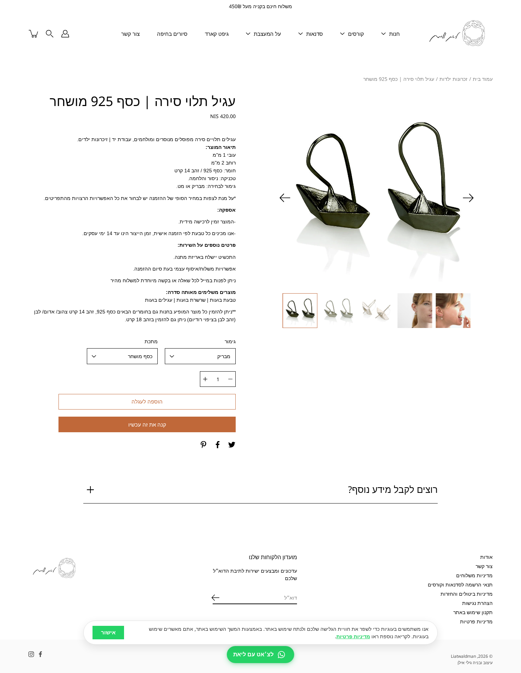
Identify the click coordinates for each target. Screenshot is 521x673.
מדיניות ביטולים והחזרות (467, 593)
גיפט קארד (217, 33)
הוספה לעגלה (147, 401)
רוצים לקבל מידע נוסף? (393, 489)
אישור (108, 632)
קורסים (356, 33)
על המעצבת (267, 33)
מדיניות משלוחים (474, 575)
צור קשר (130, 33)
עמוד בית (483, 79)
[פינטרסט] (203, 444)
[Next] (285, 198)
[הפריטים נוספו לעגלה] (34, 33)
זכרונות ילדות (453, 79)
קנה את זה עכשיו (147, 424)
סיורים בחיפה (172, 33)
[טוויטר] (231, 444)
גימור (230, 341)
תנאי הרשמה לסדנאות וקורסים (460, 584)
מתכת (151, 341)
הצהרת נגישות (477, 603)
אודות (486, 557)
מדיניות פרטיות (476, 621)
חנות (394, 33)
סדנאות (314, 33)
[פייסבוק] (217, 444)
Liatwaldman (463, 656)
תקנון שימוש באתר (473, 612)
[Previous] (468, 198)
